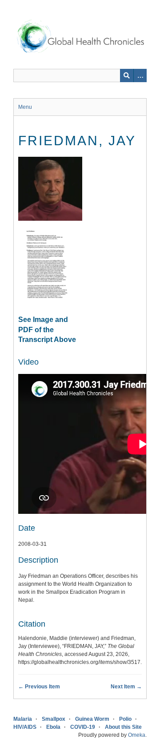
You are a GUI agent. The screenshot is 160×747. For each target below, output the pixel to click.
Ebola (53, 727)
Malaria (22, 719)
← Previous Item (39, 686)
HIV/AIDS (24, 727)
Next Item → (126, 686)
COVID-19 (82, 727)
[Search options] (140, 75)
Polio (125, 719)
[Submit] (126, 75)
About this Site (123, 727)
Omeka (136, 735)
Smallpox (53, 719)
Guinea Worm (92, 719)
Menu (25, 107)
